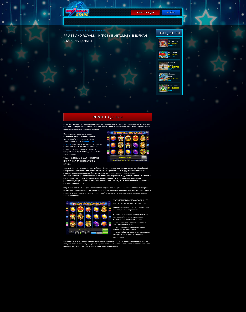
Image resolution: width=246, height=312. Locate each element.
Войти (171, 12)
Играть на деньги (107, 117)
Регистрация (145, 12)
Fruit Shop (172, 52)
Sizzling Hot (173, 41)
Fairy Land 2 (173, 86)
